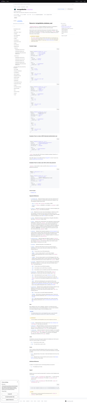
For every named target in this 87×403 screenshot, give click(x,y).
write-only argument (53, 231)
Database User (33, 192)
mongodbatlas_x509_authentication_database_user (20, 53)
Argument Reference (34, 195)
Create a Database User (54, 322)
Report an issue (64, 35)
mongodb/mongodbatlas (39, 14)
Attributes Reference (34, 361)
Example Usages (33, 46)
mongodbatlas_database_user (19, 51)
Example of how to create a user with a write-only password (42, 162)
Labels (30, 336)
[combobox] (62, 9)
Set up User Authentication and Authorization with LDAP (42, 283)
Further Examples (32, 190)
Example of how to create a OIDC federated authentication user (43, 136)
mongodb (19, 15)
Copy (58, 48)
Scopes (30, 347)
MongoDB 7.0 (48, 157)
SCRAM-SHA (49, 275)
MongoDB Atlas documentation (37, 159)
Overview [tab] (15, 20)
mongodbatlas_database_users (19, 62)
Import (30, 370)
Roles (44, 215)
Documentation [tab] (20, 20)
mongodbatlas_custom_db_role (19, 49)
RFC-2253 (53, 284)
